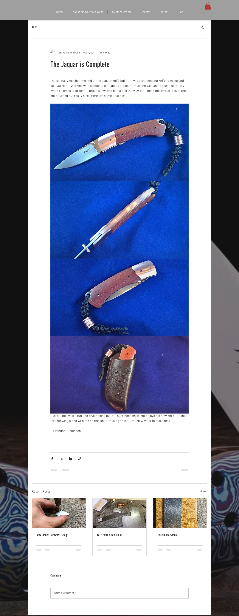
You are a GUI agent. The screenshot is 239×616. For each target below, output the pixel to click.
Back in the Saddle (168, 543)
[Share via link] (79, 466)
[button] (208, 6)
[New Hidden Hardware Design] (59, 521)
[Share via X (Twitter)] (61, 466)
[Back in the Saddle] (180, 521)
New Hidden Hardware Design (52, 543)
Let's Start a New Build (109, 543)
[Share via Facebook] (52, 466)
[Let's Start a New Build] (120, 521)
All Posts (36, 27)
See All (203, 499)
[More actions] (186, 53)
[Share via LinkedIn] (70, 466)
